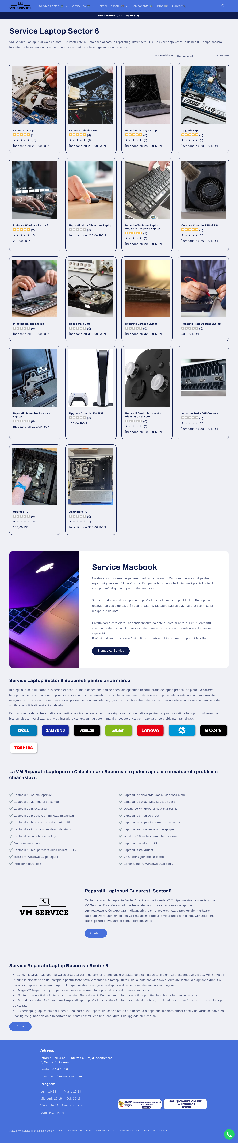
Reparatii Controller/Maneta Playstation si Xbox (143, 415)
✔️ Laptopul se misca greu (28, 808)
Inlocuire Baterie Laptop (28, 323)
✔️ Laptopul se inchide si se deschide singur (40, 829)
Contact (95, 933)
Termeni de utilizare (129, 1131)
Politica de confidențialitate (100, 1131)
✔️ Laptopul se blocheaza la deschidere (147, 801)
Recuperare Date (80, 323)
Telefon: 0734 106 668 (55, 1069)
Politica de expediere (155, 1131)
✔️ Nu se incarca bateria (26, 843)
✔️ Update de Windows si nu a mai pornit (148, 808)
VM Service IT (25, 1131)
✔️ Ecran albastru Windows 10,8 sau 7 (146, 863)
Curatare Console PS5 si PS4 (200, 225)
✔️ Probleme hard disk (25, 863)
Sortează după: (164, 55)
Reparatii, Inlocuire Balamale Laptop (31, 415)
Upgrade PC (21, 511)
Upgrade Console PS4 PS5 (86, 413)
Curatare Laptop (23, 130)
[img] (21, 135)
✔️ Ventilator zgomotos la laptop (142, 857)
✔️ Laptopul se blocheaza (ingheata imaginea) (41, 815)
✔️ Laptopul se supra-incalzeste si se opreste (151, 822)
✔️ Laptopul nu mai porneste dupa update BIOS (42, 850)
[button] (53, 6)
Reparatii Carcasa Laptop (141, 323)
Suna (20, 1026)
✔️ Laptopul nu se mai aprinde (30, 795)
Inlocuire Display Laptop (141, 130)
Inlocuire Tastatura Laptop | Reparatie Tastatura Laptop (143, 227)
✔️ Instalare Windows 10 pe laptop (33, 857)
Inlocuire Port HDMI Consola (199, 413)
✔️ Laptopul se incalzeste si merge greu (147, 829)
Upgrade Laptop (191, 130)
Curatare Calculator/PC (84, 130)
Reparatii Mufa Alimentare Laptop (90, 225)
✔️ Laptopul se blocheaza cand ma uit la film (40, 822)
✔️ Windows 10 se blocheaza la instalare (148, 836)
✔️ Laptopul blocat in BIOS (138, 843)
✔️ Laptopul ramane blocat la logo (33, 836)
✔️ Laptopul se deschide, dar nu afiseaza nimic (152, 795)
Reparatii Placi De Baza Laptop (201, 323)
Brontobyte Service (110, 650)
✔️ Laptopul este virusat (136, 850)
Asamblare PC (78, 511)
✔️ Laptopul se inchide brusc (139, 815)
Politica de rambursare (70, 1131)
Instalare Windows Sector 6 (30, 225)
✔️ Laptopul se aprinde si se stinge (34, 801)
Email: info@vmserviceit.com (61, 1076)
